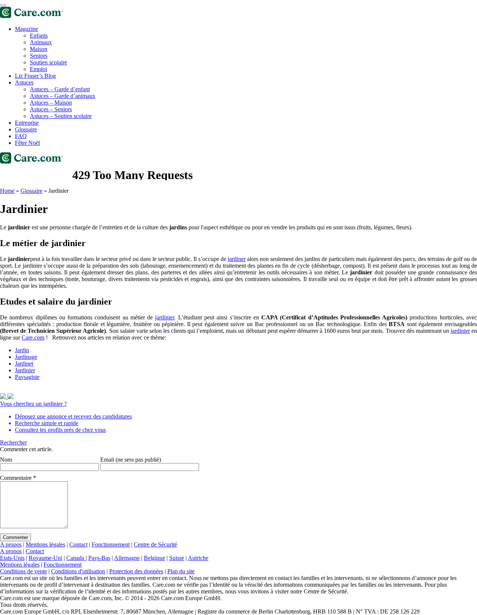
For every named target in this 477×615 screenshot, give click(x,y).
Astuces (24, 82)
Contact (78, 544)
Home (7, 191)
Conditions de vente (23, 571)
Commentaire (18, 478)
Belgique (154, 558)
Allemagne (127, 558)
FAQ (21, 136)
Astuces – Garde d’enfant (60, 89)
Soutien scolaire (48, 62)
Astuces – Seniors (51, 109)
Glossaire (26, 129)
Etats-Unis (12, 558)
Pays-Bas (99, 558)
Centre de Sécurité (155, 544)
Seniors (38, 55)
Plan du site (181, 571)
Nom (6, 459)
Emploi (38, 69)
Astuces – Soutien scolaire (61, 116)
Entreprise (27, 123)
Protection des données (136, 571)
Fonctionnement (111, 544)
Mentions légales (45, 544)
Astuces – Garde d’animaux (62, 96)
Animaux (41, 42)
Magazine (26, 29)
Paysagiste (27, 377)
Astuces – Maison (51, 102)
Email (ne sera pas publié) (130, 459)
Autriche (198, 558)
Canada (76, 558)
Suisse (176, 558)
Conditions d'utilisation (78, 571)
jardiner (237, 259)
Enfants (39, 35)
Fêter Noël (27, 143)
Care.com (33, 337)
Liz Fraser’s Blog (35, 76)
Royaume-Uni (45, 558)
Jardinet (24, 363)
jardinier (164, 317)
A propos (11, 544)
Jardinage (26, 357)
